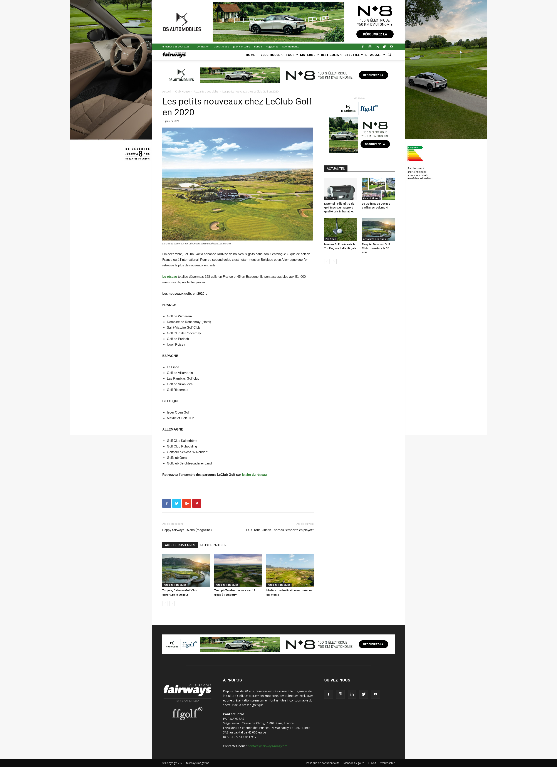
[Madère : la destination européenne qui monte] (290, 570)
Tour (290, 55)
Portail (258, 46)
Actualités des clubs (206, 91)
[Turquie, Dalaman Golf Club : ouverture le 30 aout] (186, 570)
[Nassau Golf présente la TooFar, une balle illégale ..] (340, 229)
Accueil (166, 91)
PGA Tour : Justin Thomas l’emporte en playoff (280, 530)
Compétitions (370, 198)
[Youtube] (391, 47)
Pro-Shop (330, 198)
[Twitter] (384, 47)
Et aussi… (373, 55)
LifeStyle (352, 55)
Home (250, 55)
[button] (389, 55)
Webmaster (387, 763)
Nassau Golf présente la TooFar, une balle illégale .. (340, 248)
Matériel (307, 55)
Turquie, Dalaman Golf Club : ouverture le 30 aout (376, 248)
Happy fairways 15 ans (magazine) (187, 530)
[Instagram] (370, 47)
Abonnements (290, 46)
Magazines (272, 46)
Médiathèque (221, 46)
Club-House (270, 55)
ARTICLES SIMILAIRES (180, 545)
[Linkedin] (377, 47)
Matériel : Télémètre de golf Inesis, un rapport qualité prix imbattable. (339, 207)
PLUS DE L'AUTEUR (213, 545)
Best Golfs (330, 55)
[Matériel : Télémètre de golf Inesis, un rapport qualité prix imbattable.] (340, 189)
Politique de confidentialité (322, 763)
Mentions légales (354, 763)
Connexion (203, 46)
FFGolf (372, 763)
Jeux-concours (241, 46)
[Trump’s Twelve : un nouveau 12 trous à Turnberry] (238, 570)
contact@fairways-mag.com (267, 746)
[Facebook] (362, 47)
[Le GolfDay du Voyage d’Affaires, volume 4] (378, 189)
